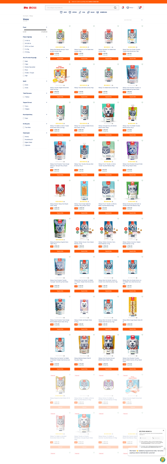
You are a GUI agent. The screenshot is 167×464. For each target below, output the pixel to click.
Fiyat (24, 27)
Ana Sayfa (25, 16)
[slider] (23, 30)
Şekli (24, 81)
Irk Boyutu (26, 124)
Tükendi (60, 407)
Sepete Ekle (60, 58)
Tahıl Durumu (27, 93)
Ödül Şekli (26, 133)
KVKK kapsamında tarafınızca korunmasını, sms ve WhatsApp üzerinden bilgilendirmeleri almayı (152, 447)
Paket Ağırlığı (27, 37)
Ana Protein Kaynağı (29, 57)
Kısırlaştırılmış (27, 114)
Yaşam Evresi (27, 102)
